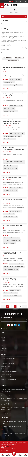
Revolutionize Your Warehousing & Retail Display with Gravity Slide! (14, 48)
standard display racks (10, 190)
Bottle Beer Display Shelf (10, 293)
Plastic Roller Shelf (19, 57)
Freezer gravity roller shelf (11, 238)
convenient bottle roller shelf (12, 240)
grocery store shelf (9, 243)
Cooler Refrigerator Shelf (6, 377)
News (2, 343)
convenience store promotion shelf (13, 267)
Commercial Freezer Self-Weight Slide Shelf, (13, 162)
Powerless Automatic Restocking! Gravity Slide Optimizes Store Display (13, 41)
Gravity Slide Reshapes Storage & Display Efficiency (12, 33)
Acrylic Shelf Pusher (5, 361)
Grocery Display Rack (16, 106)
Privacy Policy (4, 348)
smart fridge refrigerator (11, 269)
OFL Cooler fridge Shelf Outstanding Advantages (13, 200)
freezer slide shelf (9, 214)
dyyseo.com (9, 446)
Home (11, 12)
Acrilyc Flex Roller (14, 290)
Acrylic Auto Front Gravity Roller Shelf (9, 371)
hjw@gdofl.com (10, 430)
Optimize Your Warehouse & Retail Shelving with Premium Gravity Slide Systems (12, 37)
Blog (2, 24)
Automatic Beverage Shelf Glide (10, 60)
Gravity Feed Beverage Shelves (12, 136)
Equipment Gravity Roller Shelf (8, 358)
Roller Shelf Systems (5, 366)
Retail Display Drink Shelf (10, 168)
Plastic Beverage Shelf (6, 374)
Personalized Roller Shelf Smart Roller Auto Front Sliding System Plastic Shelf (14, 399)
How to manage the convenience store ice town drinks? (13, 94)
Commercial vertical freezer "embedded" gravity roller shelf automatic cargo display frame (12, 121)
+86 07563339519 (16, 426)
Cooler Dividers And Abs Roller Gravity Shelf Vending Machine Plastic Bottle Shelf (13, 413)
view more (5, 89)
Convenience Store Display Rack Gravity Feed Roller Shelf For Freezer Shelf (13, 390)
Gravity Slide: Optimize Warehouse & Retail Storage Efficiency (12, 44)
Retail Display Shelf (9, 108)
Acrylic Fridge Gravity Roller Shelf (8, 379)
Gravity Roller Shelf (7, 57)
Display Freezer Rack (9, 139)
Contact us (3, 340)
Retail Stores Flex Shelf (6, 382)
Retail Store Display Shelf (16, 133)
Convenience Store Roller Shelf (12, 296)
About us (3, 335)
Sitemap (3, 450)
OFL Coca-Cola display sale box (12, 177)
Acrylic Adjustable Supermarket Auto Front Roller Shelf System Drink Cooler (13, 395)
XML (7, 450)
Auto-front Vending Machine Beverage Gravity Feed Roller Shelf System (13, 408)
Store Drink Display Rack (10, 166)
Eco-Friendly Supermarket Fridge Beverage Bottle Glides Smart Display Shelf (14, 404)
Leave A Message (14, 454)
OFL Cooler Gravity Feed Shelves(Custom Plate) (9, 279)
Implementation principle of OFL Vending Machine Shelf (12, 253)
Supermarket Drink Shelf (10, 111)
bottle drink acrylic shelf (16, 264)
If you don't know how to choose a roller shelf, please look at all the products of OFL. (14, 67)
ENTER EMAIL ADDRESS (6, 317)
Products (3, 338)
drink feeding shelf (15, 211)
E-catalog (3, 351)
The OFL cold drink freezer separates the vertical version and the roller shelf (13, 148)
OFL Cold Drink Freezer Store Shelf (12, 225)
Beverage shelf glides (16, 188)
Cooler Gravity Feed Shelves (7, 363)
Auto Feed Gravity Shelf (10, 217)
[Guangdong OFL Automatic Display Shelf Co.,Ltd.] (11, 5)
